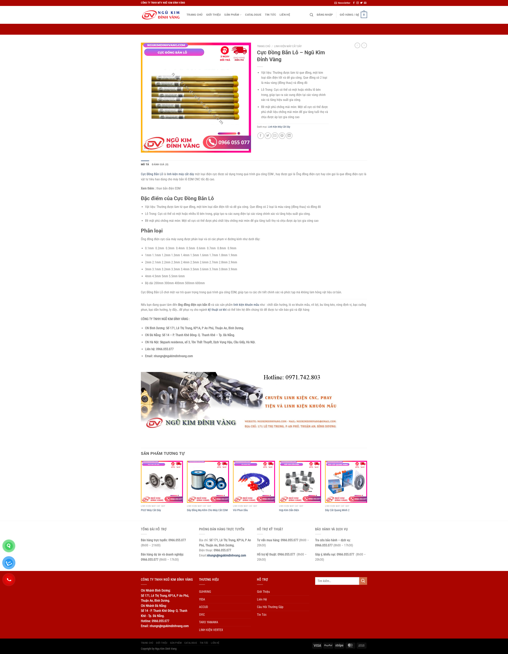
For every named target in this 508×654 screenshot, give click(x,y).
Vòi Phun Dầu (240, 510)
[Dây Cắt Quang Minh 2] (346, 482)
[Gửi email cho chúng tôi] (365, 3)
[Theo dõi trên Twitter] (361, 3)
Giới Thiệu (213, 14)
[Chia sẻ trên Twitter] (268, 135)
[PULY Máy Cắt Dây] (162, 482)
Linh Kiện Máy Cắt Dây (288, 46)
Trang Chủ (195, 14)
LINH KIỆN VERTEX (211, 630)
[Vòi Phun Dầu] (254, 482)
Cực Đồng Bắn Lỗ (152, 174)
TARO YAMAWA (208, 622)
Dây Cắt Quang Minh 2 (337, 510)
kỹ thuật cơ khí (217, 310)
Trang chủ (263, 46)
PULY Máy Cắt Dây (151, 510)
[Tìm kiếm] (311, 15)
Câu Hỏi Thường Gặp (270, 607)
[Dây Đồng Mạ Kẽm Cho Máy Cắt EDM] (208, 482)
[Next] (367, 490)
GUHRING (205, 592)
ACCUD (203, 607)
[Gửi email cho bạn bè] (275, 135)
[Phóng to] (146, 148)
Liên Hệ (285, 14)
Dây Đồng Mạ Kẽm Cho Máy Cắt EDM (207, 510)
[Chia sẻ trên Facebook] (260, 135)
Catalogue (253, 14)
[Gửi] (363, 581)
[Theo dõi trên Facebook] (354, 3)
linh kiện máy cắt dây (180, 174)
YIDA (202, 599)
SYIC (202, 615)
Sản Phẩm (231, 14)
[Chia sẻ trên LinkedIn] (289, 135)
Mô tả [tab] (145, 164)
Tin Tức (270, 14)
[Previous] (141, 490)
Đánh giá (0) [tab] (160, 164)
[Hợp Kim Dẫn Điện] (300, 482)
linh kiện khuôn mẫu (246, 305)
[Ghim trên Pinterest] (282, 135)
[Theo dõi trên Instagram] (357, 3)
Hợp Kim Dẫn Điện (289, 510)
